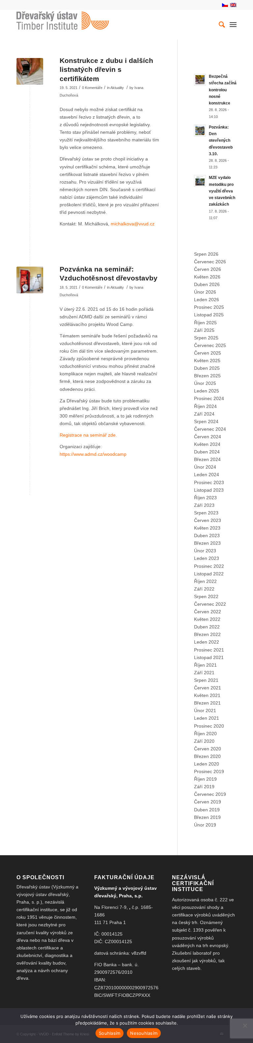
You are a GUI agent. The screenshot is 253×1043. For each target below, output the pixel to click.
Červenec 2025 (210, 345)
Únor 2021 (205, 710)
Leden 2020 (206, 764)
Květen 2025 (207, 360)
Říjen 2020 (205, 733)
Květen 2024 (207, 444)
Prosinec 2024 (209, 398)
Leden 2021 (206, 718)
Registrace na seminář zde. (88, 435)
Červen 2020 (207, 748)
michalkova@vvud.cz (133, 223)
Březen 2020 (207, 756)
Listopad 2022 (209, 573)
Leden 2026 (206, 299)
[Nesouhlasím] (244, 1025)
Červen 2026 (207, 269)
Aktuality (117, 88)
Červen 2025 (207, 353)
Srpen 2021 (206, 680)
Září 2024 (204, 414)
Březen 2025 (207, 375)
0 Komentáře (92, 88)
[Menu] (233, 25)
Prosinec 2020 (209, 726)
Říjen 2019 (205, 779)
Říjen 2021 (205, 665)
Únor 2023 (205, 550)
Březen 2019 (207, 817)
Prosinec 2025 (209, 307)
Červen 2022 (207, 611)
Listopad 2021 (209, 657)
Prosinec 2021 (209, 649)
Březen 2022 (207, 634)
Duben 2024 (207, 451)
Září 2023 (204, 505)
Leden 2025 (206, 390)
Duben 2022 (207, 626)
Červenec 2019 (210, 794)
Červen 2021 (207, 687)
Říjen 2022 (205, 581)
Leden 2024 (206, 474)
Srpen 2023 (206, 512)
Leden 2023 (206, 558)
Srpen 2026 (206, 254)
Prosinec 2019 (209, 771)
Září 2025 (204, 330)
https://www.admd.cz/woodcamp (93, 454)
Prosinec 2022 (209, 566)
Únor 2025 (205, 383)
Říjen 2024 (205, 406)
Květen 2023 (207, 528)
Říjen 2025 (205, 322)
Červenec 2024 (210, 429)
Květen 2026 (207, 276)
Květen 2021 (207, 695)
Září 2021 (204, 672)
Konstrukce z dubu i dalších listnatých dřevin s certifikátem (106, 69)
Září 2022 (204, 589)
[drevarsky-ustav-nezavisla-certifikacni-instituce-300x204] (29, 71)
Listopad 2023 (209, 490)
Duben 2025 (207, 368)
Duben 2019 (207, 809)
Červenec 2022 (210, 604)
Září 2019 (204, 786)
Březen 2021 (207, 703)
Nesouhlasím (143, 1033)
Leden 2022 (206, 642)
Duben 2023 (207, 535)
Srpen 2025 (206, 337)
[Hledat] (218, 25)
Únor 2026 (205, 292)
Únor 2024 (205, 467)
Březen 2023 (207, 543)
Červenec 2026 (210, 261)
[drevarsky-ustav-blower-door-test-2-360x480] (29, 280)
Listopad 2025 (209, 314)
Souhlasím (109, 1033)
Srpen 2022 (206, 596)
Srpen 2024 (206, 421)
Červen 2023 (207, 520)
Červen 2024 (207, 436)
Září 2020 (204, 741)
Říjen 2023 (205, 497)
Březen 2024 (207, 459)
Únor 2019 (205, 824)
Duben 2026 (207, 284)
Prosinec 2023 (209, 482)
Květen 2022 (207, 619)
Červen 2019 (207, 801)
